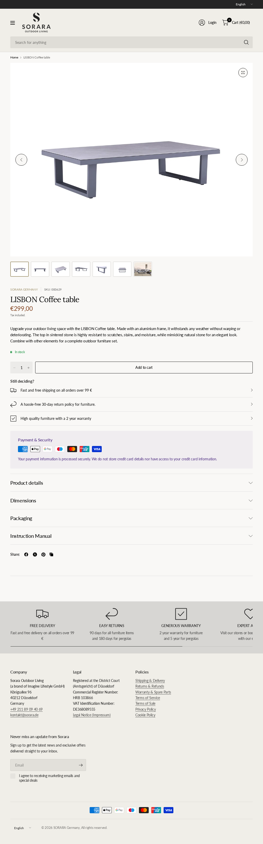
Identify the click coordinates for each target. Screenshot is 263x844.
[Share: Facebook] (26, 554)
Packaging (21, 518)
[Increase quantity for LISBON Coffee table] (28, 368)
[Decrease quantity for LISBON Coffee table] (14, 368)
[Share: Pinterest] (43, 554)
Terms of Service (147, 698)
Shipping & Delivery (150, 680)
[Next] (242, 160)
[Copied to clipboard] (51, 554)
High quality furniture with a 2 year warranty (56, 418)
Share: (15, 554)
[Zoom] (243, 72)
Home (14, 57)
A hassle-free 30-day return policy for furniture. (58, 404)
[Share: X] (35, 554)
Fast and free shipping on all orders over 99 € (56, 390)
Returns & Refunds (149, 686)
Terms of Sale (145, 703)
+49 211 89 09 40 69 (26, 709)
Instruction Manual (30, 536)
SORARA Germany (24, 289)
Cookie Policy (145, 715)
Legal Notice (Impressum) (92, 715)
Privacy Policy (145, 709)
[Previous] (21, 160)
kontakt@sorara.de (24, 715)
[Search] (246, 42)
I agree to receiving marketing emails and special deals (49, 777)
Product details (26, 483)
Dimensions (23, 500)
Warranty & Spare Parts (153, 692)
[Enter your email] (81, 765)
